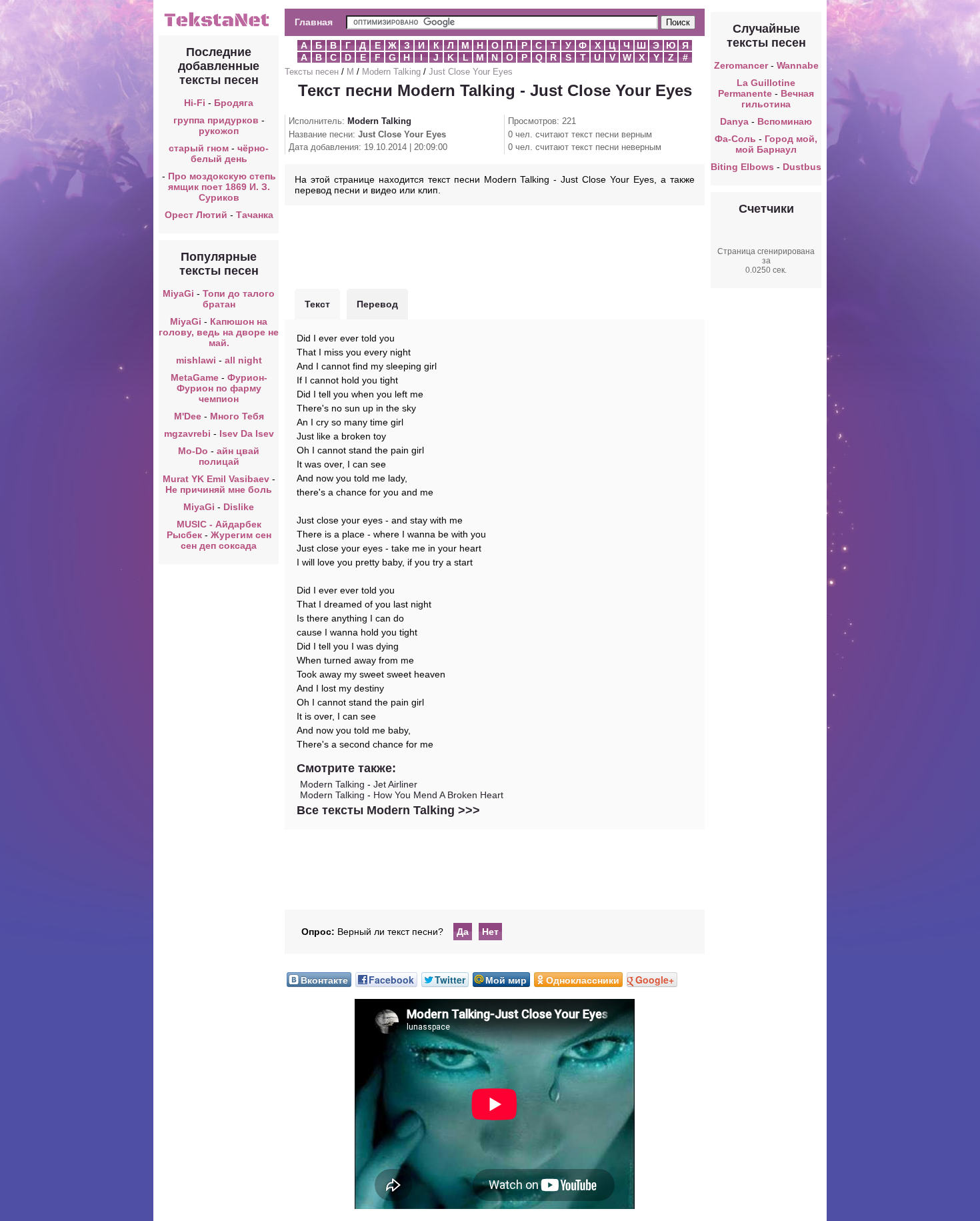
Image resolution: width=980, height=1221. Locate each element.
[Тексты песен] (219, 25)
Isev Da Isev (246, 433)
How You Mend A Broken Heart (438, 795)
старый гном (199, 148)
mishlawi (196, 360)
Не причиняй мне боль (218, 489)
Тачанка (254, 214)
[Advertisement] (495, 245)
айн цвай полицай (229, 456)
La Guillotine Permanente (756, 88)
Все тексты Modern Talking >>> (388, 810)
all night (243, 360)
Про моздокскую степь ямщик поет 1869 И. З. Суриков (222, 187)
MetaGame (195, 377)
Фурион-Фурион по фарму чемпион (222, 388)
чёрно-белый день (230, 153)
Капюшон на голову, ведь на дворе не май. (219, 332)
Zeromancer (741, 65)
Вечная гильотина (777, 98)
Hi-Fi (194, 102)
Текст (317, 304)
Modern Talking (391, 72)
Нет (490, 931)
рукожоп (219, 130)
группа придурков (216, 120)
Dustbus (802, 166)
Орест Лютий (196, 214)
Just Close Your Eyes (471, 72)
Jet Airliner (395, 784)
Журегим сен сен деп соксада (226, 540)
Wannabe (798, 65)
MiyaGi (178, 293)
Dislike (238, 506)
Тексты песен (312, 72)
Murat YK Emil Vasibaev (216, 478)
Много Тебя (237, 416)
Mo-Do (193, 450)
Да (463, 931)
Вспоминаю (784, 121)
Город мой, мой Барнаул (776, 144)
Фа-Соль (735, 138)
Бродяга (233, 102)
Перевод (377, 304)
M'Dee (187, 416)
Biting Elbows (742, 166)
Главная (314, 22)
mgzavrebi (187, 433)
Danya (734, 121)
